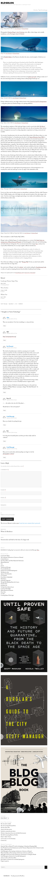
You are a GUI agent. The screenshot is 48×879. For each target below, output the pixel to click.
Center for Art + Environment (29, 273)
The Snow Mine (12, 858)
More (38, 550)
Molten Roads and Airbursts (7, 590)
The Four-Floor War (5, 828)
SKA (43, 137)
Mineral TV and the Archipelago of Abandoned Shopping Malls (23, 846)
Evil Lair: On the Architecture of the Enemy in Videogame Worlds (21, 855)
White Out (4, 295)
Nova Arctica (4, 288)
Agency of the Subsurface (6, 574)
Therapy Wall (25, 262)
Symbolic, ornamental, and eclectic (8, 831)
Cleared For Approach (5, 581)
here (37, 244)
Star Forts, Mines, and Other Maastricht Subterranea (12, 561)
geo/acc (2, 566)
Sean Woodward (4, 848)
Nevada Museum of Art (19, 273)
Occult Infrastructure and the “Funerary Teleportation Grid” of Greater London (27, 848)
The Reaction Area (5, 572)
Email (3, 498)
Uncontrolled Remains (5, 569)
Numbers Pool (4, 584)
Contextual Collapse (5, 556)
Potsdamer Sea (4, 586)
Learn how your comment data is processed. (29, 523)
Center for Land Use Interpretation (38, 102)
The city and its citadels (6, 824)
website (21, 267)
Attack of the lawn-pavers (6, 829)
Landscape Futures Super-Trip (9, 281)
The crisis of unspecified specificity (8, 826)
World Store (3, 579)
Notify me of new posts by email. (8, 515)
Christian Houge (25, 29)
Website (3, 505)
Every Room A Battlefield (6, 577)
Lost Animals (4, 576)
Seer (2, 564)
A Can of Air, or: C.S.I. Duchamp (8, 839)
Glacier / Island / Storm (6, 837)
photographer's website (8, 454)
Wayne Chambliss (5, 853)
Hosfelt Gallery (8, 57)
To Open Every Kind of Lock (7, 587)
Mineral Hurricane (5, 562)
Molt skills (3, 855)
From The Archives (6, 822)
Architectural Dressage (6, 567)
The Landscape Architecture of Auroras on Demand (12, 557)
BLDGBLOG (7, 2)
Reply (4, 325)
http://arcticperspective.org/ (9, 337)
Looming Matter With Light (7, 595)
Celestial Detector (5, 559)
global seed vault (32, 77)
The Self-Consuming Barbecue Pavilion (9, 835)
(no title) (3, 594)
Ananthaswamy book (41, 267)
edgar (8, 318)
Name (3, 490)
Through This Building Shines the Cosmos (10, 582)
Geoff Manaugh (4, 303)
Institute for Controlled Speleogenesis (9, 571)
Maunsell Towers (8, 850)
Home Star (3, 592)
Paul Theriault (10, 347)
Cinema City (3, 841)
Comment (5, 470)
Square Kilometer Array (35, 137)
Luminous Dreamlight (6, 589)
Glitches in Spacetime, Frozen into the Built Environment (13, 833)
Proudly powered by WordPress (17, 876)
